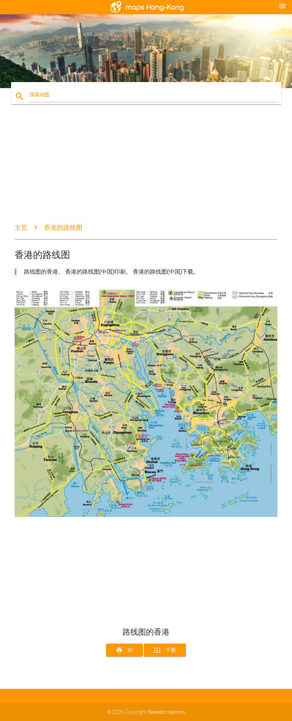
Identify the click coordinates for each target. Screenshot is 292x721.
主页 (21, 227)
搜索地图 (39, 94)
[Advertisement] (146, 166)
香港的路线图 (63, 227)
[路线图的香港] (146, 515)
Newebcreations (166, 712)
